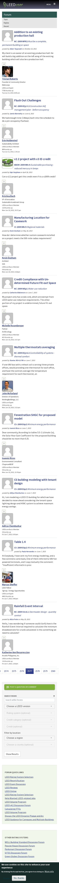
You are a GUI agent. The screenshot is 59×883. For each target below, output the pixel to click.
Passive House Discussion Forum (20, 845)
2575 (14, 671)
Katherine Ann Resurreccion (16, 652)
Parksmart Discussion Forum (18, 849)
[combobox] (29, 706)
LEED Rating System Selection (19, 777)
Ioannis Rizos (8, 458)
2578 (37, 671)
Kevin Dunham (9, 257)
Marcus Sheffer (9, 584)
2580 (53, 671)
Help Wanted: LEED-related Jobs (20, 798)
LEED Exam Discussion (15, 784)
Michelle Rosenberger (13, 325)
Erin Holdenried (9, 140)
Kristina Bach (8, 196)
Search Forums (10, 696)
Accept (6, 878)
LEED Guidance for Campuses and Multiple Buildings (29, 819)
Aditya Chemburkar (11, 526)
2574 (6, 671)
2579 (45, 671)
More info (49, 871)
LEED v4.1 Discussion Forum (18, 805)
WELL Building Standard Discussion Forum (24, 842)
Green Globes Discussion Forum (19, 856)
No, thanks (19, 878)
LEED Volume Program (15, 801)
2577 (30, 671)
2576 (21, 671)
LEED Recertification (14, 780)
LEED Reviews (11, 787)
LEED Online (10, 791)
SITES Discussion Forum (16, 852)
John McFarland (10, 393)
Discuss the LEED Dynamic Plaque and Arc (24, 816)
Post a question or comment (23, 687)
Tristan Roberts (10, 78)
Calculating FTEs (13, 808)
